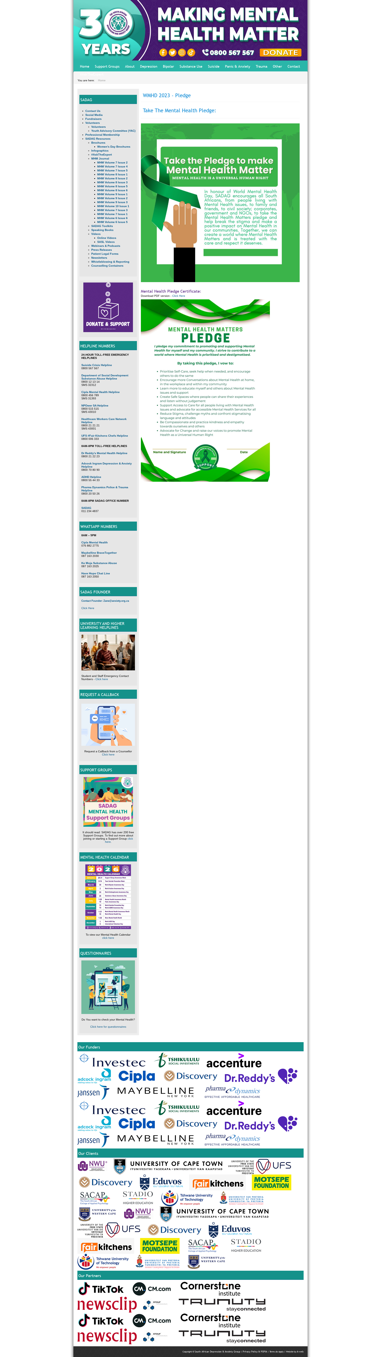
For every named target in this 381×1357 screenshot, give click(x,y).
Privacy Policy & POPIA (255, 1351)
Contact (294, 66)
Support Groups (107, 66)
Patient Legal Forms (104, 253)
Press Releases (101, 249)
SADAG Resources (98, 138)
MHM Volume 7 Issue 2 (112, 162)
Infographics (100, 150)
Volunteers (92, 122)
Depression (148, 66)
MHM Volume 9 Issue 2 (112, 198)
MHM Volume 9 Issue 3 (112, 202)
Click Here (87, 608)
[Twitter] (173, 52)
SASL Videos (106, 241)
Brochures (98, 142)
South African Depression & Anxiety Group (217, 1351)
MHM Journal (100, 158)
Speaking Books (102, 230)
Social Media (94, 114)
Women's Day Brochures (113, 146)
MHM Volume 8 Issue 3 (112, 182)
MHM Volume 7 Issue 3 (112, 210)
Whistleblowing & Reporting (110, 261)
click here (108, 937)
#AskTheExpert (92, 74)
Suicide (213, 66)
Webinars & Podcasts (105, 245)
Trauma (261, 66)
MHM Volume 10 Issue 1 (113, 206)
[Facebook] (163, 52)
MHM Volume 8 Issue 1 (112, 174)
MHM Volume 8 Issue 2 (112, 178)
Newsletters (99, 257)
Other (277, 66)
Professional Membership (102, 134)
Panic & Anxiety (237, 66)
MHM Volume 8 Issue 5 (112, 186)
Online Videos (106, 237)
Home (84, 66)
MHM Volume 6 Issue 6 (112, 218)
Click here (101, 679)
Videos (96, 233)
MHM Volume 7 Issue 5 (112, 170)
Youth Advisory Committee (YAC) (113, 130)
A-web (300, 1351)
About (130, 66)
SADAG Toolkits (102, 226)
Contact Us (92, 110)
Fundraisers (93, 118)
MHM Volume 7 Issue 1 (112, 214)
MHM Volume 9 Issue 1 (112, 194)
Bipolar (168, 66)
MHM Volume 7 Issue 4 (112, 166)
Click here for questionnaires (108, 1026)
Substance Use (191, 66)
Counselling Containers (107, 265)
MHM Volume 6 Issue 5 (112, 222)
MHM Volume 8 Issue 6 (112, 190)
